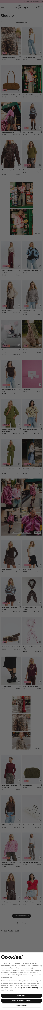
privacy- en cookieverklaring (27, 988)
